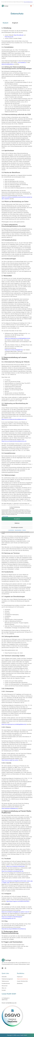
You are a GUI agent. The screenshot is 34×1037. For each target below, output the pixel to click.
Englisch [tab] (15, 23)
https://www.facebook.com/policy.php (15, 866)
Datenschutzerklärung (22, 979)
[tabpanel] (17, 488)
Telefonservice (5, 981)
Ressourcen (4, 985)
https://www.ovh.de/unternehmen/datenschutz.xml (14, 419)
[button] (31, 6)
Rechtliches (20, 983)
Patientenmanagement (7, 979)
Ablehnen (17, 523)
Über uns (4, 988)
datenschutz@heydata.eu (8, 64)
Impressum (20, 976)
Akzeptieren (17, 518)
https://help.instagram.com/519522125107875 (17, 901)
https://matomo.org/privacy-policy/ (10, 760)
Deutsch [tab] (5, 23)
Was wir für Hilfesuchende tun (28, 1)
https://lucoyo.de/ (9, 36)
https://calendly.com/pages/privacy (10, 808)
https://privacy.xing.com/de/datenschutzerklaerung (14, 929)
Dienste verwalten (5, 516)
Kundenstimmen (6, 983)
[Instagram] (5, 968)
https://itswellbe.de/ (18, 35)
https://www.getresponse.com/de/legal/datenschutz (17, 338)
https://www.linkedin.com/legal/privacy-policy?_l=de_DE (15, 912)
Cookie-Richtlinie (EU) (22, 981)
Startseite (4, 976)
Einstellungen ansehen (17, 527)
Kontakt (4, 990)
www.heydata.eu (22, 62)
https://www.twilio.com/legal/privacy (14, 350)
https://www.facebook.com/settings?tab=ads (12, 871)
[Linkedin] (2, 968)
